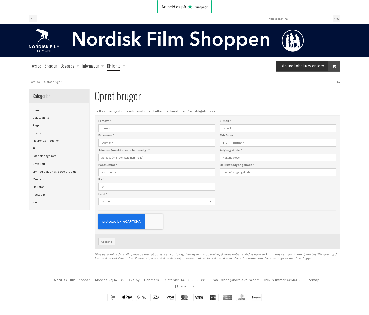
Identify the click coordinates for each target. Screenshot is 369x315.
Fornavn (104, 121)
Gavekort (39, 164)
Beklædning (41, 117)
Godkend (106, 241)
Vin (35, 202)
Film (35, 148)
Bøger (36, 125)
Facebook (186, 286)
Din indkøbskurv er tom (302, 66)
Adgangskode (231, 150)
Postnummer (108, 165)
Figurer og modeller (46, 140)
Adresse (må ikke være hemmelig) (124, 150)
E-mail (225, 121)
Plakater (38, 187)
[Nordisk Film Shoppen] (184, 40)
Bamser (38, 110)
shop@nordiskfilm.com (240, 280)
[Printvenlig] (338, 82)
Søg (336, 18)
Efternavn (106, 135)
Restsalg (39, 194)
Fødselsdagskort (44, 156)
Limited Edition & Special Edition (55, 171)
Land (102, 194)
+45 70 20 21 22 (193, 280)
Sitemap (312, 280)
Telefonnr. (227, 135)
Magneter (39, 179)
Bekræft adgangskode (237, 165)
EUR (32, 18)
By (101, 179)
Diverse (38, 133)
